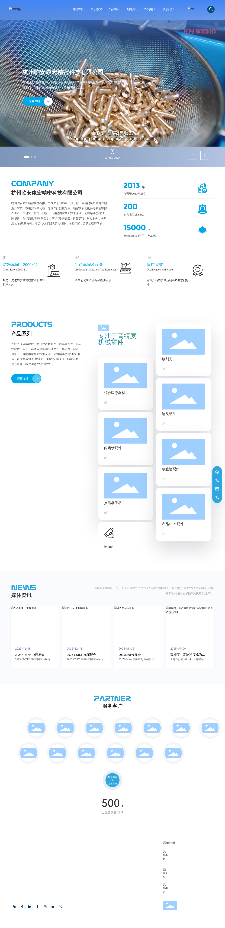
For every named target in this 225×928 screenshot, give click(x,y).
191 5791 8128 (182, 862)
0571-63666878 (183, 857)
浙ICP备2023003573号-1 (78, 922)
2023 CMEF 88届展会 (81, 654)
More (108, 546)
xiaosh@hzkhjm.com (187, 875)
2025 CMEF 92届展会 (29, 654)
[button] (26, 157)
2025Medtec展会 (130, 654)
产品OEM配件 (173, 524)
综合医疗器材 (114, 393)
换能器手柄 (113, 503)
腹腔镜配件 (170, 469)
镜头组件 (169, 414)
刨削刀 (167, 359)
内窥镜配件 (113, 448)
